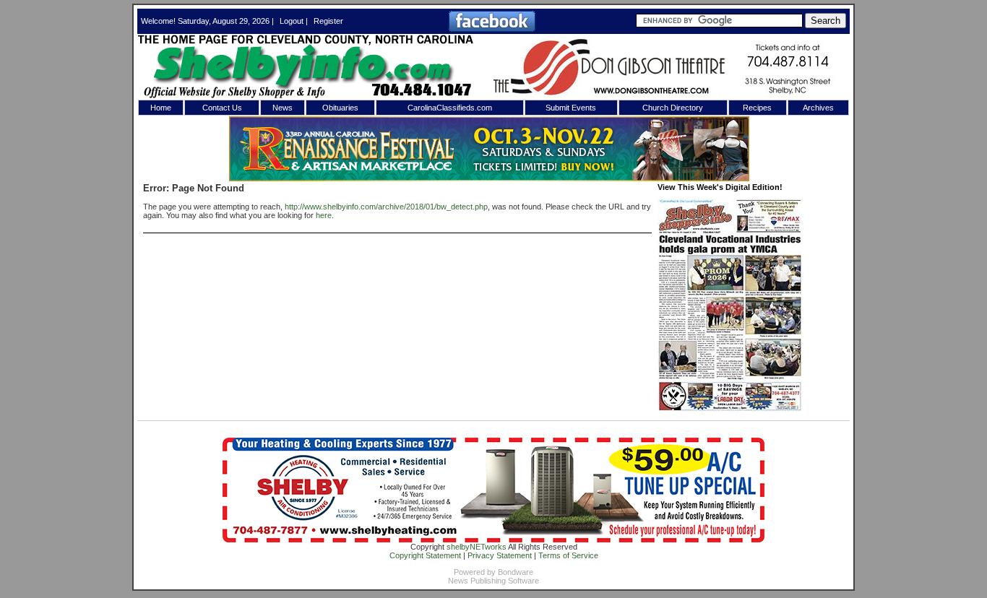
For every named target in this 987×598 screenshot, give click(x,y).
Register (328, 21)
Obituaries (340, 107)
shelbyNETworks (477, 546)
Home (160, 107)
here (324, 215)
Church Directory (672, 107)
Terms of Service (568, 555)
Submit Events (571, 107)
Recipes (757, 107)
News (282, 107)
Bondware (515, 572)
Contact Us (222, 107)
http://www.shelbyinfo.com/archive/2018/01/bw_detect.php (386, 206)
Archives (818, 107)
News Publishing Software (493, 580)
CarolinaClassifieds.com (450, 107)
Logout (291, 21)
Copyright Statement (425, 555)
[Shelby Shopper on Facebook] (492, 29)
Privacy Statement (499, 555)
